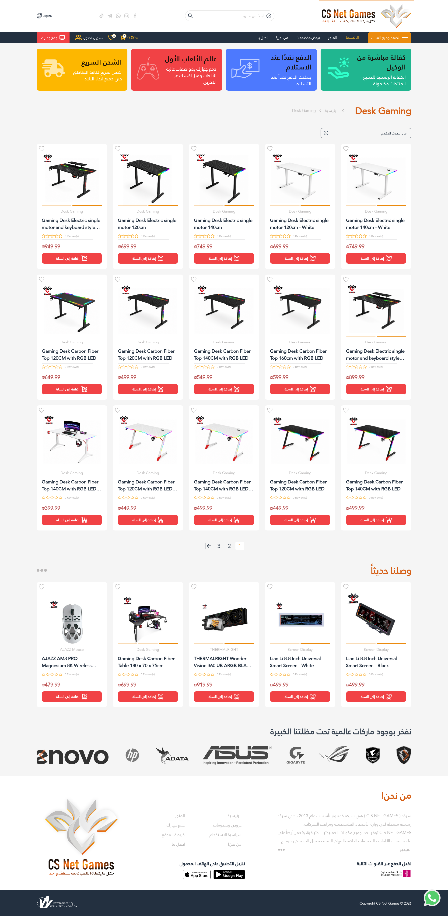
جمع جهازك (49, 37)
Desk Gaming (304, 110)
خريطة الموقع (173, 834)
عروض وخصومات (308, 37)
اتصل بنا (262, 37)
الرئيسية (352, 37)
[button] (391, 205)
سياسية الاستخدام (226, 834)
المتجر (332, 37)
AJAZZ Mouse (72, 649)
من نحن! (282, 37)
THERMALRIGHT (224, 649)
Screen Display (376, 649)
